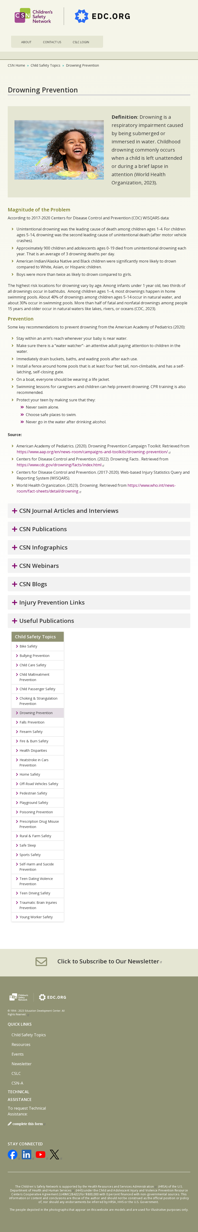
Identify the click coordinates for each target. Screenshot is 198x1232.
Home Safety (30, 774)
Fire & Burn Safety (34, 741)
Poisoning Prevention (36, 812)
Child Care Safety (33, 665)
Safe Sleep (28, 845)
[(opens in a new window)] (14, 1155)
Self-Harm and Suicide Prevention (36, 867)
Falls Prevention (32, 722)
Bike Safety (28, 646)
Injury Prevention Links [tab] (52, 602)
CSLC (16, 1073)
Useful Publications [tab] (46, 621)
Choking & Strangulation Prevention (38, 701)
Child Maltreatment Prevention (34, 677)
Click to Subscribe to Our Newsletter (108, 961)
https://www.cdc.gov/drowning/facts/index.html (59, 464)
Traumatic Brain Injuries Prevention (38, 905)
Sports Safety (30, 854)
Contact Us (52, 42)
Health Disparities (33, 750)
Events (18, 1054)
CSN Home (16, 65)
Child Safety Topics (45, 65)
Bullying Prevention (35, 655)
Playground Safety (34, 802)
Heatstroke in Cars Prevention (34, 762)
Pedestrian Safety (33, 793)
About (26, 42)
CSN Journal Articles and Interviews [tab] (69, 511)
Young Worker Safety (36, 917)
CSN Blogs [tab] (33, 584)
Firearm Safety (31, 731)
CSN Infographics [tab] (43, 547)
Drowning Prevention (36, 712)
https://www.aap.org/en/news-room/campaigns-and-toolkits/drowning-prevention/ (92, 451)
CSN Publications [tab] (43, 529)
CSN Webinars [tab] (39, 566)
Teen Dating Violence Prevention (36, 881)
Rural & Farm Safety (35, 836)
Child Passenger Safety (37, 689)
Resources (21, 1044)
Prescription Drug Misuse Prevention (39, 824)
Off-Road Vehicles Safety (39, 783)
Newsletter (22, 1063)
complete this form (28, 1124)
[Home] (74, 18)
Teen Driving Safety (35, 893)
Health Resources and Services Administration (121, 1186)
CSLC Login (81, 42)
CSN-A (17, 1083)
